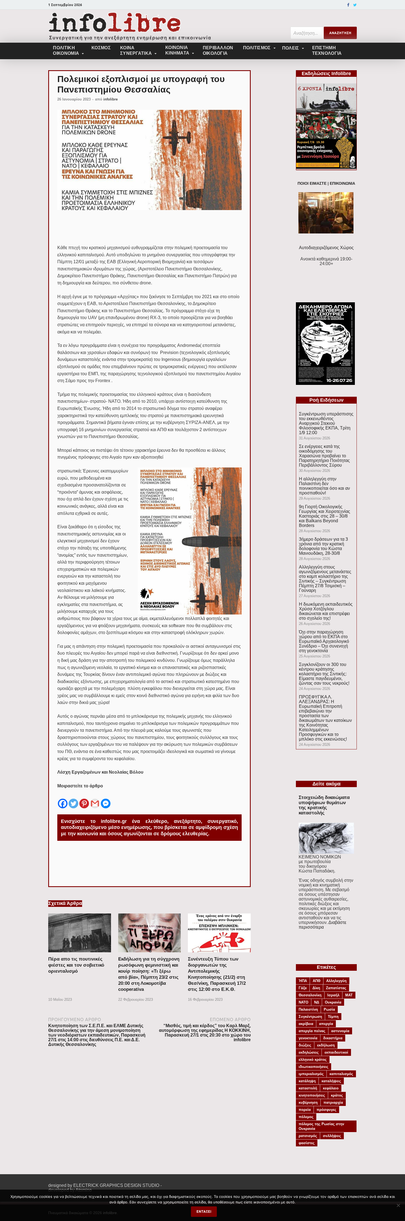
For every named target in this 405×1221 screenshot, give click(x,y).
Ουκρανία (333, 1002)
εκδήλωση (326, 1045)
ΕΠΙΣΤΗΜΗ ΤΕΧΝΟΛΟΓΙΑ (327, 50)
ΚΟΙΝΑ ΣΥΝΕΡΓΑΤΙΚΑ (136, 50)
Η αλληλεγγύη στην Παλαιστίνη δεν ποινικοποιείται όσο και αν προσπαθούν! (324, 486)
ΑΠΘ (316, 981)
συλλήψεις (332, 1136)
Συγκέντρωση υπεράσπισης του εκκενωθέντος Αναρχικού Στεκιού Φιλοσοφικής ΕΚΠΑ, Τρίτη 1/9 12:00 (326, 423)
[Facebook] (348, 4)
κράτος (337, 1095)
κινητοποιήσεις (312, 1095)
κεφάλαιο (331, 1088)
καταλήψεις (331, 1081)
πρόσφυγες (326, 1110)
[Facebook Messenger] (105, 799)
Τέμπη (333, 1017)
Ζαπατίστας (336, 988)
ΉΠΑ (303, 981)
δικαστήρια (332, 1038)
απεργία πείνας (312, 1031)
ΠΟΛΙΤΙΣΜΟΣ (257, 47)
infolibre (110, 99)
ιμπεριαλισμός (311, 1074)
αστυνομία (340, 1031)
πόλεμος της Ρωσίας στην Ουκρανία (321, 1126)
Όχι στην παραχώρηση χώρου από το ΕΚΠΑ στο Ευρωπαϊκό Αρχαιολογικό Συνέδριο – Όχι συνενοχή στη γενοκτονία (324, 641)
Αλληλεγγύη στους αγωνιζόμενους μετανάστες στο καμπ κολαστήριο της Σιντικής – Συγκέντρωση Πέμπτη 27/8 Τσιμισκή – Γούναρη (325, 579)
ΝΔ (316, 1002)
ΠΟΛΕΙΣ (290, 48)
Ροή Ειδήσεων (326, 400)
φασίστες (307, 1143)
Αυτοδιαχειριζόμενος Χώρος (326, 247)
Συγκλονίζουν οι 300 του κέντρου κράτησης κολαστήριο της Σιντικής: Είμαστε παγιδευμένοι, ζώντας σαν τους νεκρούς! (324, 674)
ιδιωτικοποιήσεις (313, 1067)
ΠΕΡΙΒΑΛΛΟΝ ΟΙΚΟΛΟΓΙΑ (218, 50)
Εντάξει (203, 1211)
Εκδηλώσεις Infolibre (326, 73)
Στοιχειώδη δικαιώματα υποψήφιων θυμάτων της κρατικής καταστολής (324, 805)
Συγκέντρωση (310, 1017)
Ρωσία (329, 1009)
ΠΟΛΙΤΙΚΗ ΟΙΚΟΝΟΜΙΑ (66, 50)
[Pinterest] (84, 799)
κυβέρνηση (308, 1102)
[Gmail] (95, 799)
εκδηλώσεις (309, 1052)
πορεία (305, 1110)
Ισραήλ (333, 995)
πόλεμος (306, 1117)
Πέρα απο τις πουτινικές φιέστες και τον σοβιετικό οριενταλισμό (76, 965)
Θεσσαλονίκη (310, 995)
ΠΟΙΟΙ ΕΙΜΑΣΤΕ (312, 183)
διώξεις (305, 1045)
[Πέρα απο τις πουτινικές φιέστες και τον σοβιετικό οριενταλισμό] (79, 953)
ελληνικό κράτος (313, 1059)
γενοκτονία (308, 1038)
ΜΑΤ (349, 995)
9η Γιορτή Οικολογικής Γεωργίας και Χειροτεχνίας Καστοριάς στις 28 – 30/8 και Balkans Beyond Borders (324, 516)
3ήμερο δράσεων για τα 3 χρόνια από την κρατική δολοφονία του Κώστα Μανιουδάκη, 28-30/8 (323, 546)
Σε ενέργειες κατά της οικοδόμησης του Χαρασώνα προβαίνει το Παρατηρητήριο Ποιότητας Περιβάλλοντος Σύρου (324, 455)
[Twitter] (355, 4)
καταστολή (308, 1088)
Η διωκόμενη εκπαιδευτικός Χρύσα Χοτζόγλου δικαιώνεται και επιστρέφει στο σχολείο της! (326, 611)
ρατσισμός (308, 1136)
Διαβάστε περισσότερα (322, 924)
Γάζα (303, 988)
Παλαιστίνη (308, 1009)
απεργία (326, 1024)
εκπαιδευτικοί (336, 1052)
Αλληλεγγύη (336, 981)
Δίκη (316, 988)
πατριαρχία (333, 1102)
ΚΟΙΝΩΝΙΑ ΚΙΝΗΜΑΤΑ (177, 50)
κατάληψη (307, 1081)
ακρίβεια (306, 1024)
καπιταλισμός (341, 1074)
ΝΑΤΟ (303, 1002)
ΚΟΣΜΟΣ (101, 47)
